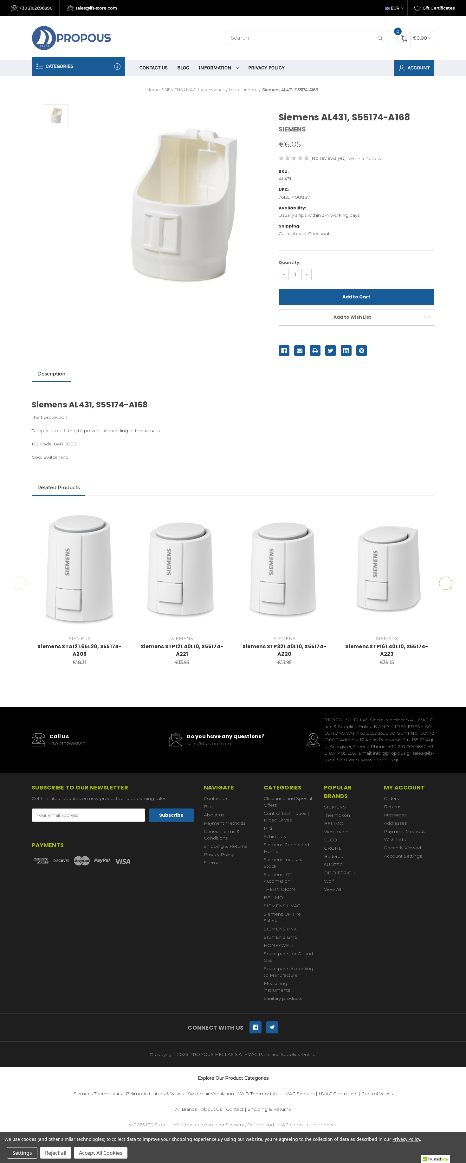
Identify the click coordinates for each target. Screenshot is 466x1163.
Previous (20, 583)
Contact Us (153, 68)
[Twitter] (330, 350)
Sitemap (213, 863)
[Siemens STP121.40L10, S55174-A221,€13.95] (182, 569)
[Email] (299, 350)
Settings (22, 1152)
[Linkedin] (346, 350)
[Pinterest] (361, 350)
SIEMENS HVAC (282, 906)
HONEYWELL (279, 945)
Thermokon (337, 815)
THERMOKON (279, 889)
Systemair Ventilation (211, 1093)
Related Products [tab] (58, 487)
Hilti (268, 828)
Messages (395, 815)
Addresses (395, 823)
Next (445, 583)
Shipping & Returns (225, 846)
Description (51, 374)
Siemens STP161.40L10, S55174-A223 (386, 650)
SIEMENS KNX (280, 929)
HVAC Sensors (298, 1093)
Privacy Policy (266, 68)
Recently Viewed (402, 848)
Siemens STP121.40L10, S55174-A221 (182, 650)
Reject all (55, 1152)
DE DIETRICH (339, 873)
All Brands (186, 1109)
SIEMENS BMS (281, 937)
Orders (391, 798)
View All (332, 889)
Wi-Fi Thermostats (258, 1093)
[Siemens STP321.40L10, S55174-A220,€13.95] (284, 569)
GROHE (333, 848)
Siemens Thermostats (98, 1093)
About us (214, 815)
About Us (211, 1109)
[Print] (315, 350)
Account (418, 68)
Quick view (118, 512)
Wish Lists (395, 839)
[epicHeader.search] (380, 38)
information (216, 68)
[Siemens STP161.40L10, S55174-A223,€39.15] (387, 569)
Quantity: (290, 262)
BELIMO (273, 897)
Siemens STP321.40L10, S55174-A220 (284, 650)
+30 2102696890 (36, 7)
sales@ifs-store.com (95, 7)
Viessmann (336, 831)
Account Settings (403, 856)
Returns (392, 806)
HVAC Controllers (338, 1093)
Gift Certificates (438, 7)
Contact (234, 1109)
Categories (59, 66)
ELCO (330, 840)
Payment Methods (224, 823)
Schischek (275, 836)
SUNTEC (333, 864)
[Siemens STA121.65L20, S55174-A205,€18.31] (79, 569)
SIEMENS (335, 807)
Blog (183, 68)
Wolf (329, 881)
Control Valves (377, 1093)
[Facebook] (284, 350)
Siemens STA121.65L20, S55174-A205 (79, 650)
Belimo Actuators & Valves (155, 1093)
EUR (395, 7)
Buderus (333, 856)
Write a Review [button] (364, 158)
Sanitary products (283, 998)
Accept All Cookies (100, 1152)
